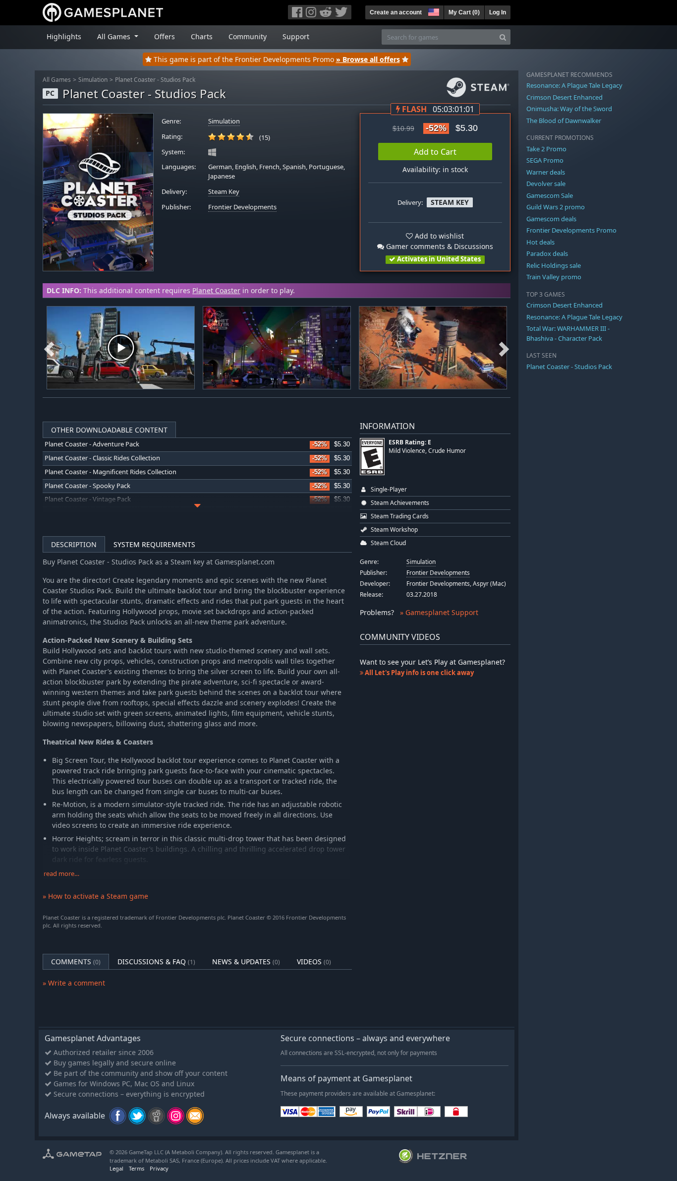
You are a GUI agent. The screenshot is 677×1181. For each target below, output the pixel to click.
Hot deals (540, 242)
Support (295, 36)
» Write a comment (74, 983)
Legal (116, 1168)
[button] (432, 11)
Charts (202, 36)
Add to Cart (435, 151)
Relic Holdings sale (553, 265)
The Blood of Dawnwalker (563, 120)
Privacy (159, 1168)
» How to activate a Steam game (95, 896)
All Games (57, 79)
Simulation (93, 79)
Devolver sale (545, 183)
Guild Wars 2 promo (555, 206)
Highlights (64, 36)
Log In (497, 12)
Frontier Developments (242, 207)
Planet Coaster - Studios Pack (155, 79)
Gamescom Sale (549, 195)
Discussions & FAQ (156, 961)
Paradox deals (547, 253)
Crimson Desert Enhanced (564, 97)
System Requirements (154, 544)
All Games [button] (114, 36)
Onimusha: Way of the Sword (569, 108)
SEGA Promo (545, 160)
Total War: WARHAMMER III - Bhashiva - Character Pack (568, 333)
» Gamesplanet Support (439, 612)
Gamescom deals (551, 218)
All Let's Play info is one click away (418, 672)
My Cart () (464, 12)
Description (74, 544)
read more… (61, 874)
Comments (76, 961)
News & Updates (246, 961)
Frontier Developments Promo (571, 230)
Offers (164, 36)
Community (247, 36)
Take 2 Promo (546, 148)
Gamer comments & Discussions (438, 246)
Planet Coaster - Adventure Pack (92, 444)
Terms (136, 1168)
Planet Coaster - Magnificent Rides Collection (110, 472)
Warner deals (545, 172)
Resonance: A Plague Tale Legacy (574, 85)
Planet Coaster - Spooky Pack (87, 486)
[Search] (502, 37)
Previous (49, 348)
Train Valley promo (553, 276)
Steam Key (223, 191)
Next (504, 348)
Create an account (396, 12)
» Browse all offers (368, 59)
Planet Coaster (216, 290)
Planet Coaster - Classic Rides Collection (102, 458)
